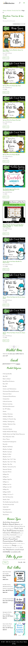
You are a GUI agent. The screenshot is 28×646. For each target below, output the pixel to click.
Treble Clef (5, 507)
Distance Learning (7, 404)
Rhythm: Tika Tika (7, 464)
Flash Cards (18, 528)
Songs (14, 545)
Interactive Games (7, 429)
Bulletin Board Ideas (11, 524)
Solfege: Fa (5, 477)
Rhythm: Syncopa (7, 451)
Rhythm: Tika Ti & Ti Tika (9, 461)
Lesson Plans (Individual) (9, 535)
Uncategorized (6, 509)
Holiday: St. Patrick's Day (9, 419)
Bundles (5, 386)
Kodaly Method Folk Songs (10, 431)
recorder (19, 543)
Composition (6, 399)
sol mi (10, 545)
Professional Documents (9, 543)
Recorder (5, 444)
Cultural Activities (7, 401)
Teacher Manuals (7, 547)
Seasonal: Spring (7, 469)
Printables (18, 541)
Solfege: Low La (7, 484)
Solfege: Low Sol (7, 487)
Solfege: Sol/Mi (7, 492)
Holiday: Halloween (8, 416)
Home (4, 10)
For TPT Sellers (6, 409)
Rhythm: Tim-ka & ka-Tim (13, 10)
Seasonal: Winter (7, 471)
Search (18, 364)
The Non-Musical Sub (8, 504)
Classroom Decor (7, 394)
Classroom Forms (18, 526)
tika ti (14, 547)
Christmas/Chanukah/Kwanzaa (11, 391)
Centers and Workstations (9, 389)
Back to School (6, 378)
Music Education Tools (8, 436)
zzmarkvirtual (19, 549)
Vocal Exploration (7, 512)
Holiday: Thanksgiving (8, 421)
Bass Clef (5, 383)
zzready (6, 552)
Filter (5, 562)
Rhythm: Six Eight (7, 449)
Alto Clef (5, 376)
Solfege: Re (6, 489)
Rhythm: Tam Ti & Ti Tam (9, 459)
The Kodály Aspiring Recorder (10, 502)
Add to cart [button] (5, 57)
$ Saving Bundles (7, 373)
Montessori (5, 537)
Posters (5, 539)
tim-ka (16, 547)
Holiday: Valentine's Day (9, 424)
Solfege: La (6, 482)
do (12, 528)
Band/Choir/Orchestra (8, 381)
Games (4, 411)
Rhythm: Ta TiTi (7, 456)
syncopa (18, 545)
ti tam (19, 547)
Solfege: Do (6, 474)
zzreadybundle (16, 552)
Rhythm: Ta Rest (7, 454)
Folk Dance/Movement (8, 406)
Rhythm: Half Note (8, 446)
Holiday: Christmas (8, 414)
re (16, 543)
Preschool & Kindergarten (9, 441)
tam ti (21, 545)
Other (18, 537)
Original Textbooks (12, 537)
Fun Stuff (7, 531)
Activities (6, 522)
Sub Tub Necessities (8, 497)
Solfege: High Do (7, 479)
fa (13, 528)
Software (7, 545)
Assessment (15, 522)
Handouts (20, 531)
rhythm (22, 543)
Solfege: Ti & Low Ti (8, 494)
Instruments (6, 426)
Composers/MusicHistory (9, 396)
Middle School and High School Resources (14, 434)
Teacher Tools (6, 499)
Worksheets (6, 514)
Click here (5, 353)
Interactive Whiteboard (11, 533)
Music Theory (6, 439)
